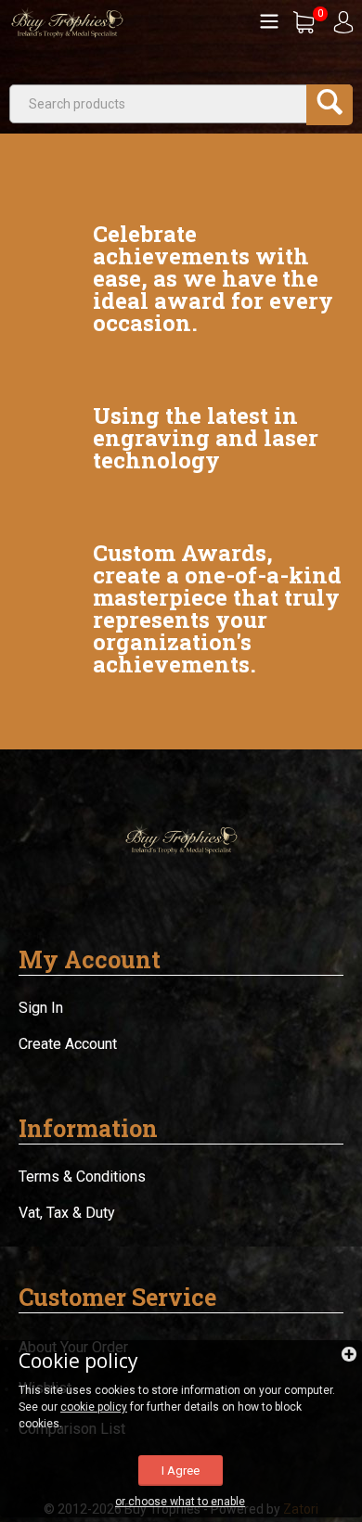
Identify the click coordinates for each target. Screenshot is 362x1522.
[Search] (329, 104)
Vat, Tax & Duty (67, 1212)
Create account (68, 1044)
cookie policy (93, 1406)
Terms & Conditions (82, 1176)
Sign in (41, 1008)
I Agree (181, 1470)
